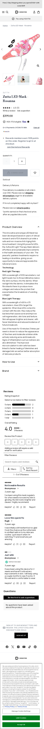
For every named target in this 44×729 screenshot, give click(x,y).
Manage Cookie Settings (21, 711)
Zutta (6, 92)
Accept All (21, 724)
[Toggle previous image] (2, 49)
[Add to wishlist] (35, 172)
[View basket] (38, 12)
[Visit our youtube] (24, 647)
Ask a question (23, 110)
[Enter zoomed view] (38, 65)
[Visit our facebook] (7, 647)
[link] (34, 12)
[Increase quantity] (22, 161)
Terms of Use (22, 707)
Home (5, 25)
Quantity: (8, 156)
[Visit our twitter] (12, 647)
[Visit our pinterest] (35, 647)
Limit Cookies (21, 718)
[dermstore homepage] (21, 12)
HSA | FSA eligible (14, 121)
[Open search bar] (7, 12)
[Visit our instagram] (18, 647)
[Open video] (23, 79)
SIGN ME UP (21, 635)
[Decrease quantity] (6, 161)
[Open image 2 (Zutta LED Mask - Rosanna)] (38, 79)
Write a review (9, 110)
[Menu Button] (2, 12)
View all (36, 127)
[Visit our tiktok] (29, 647)
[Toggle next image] (40, 49)
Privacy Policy (9, 707)
